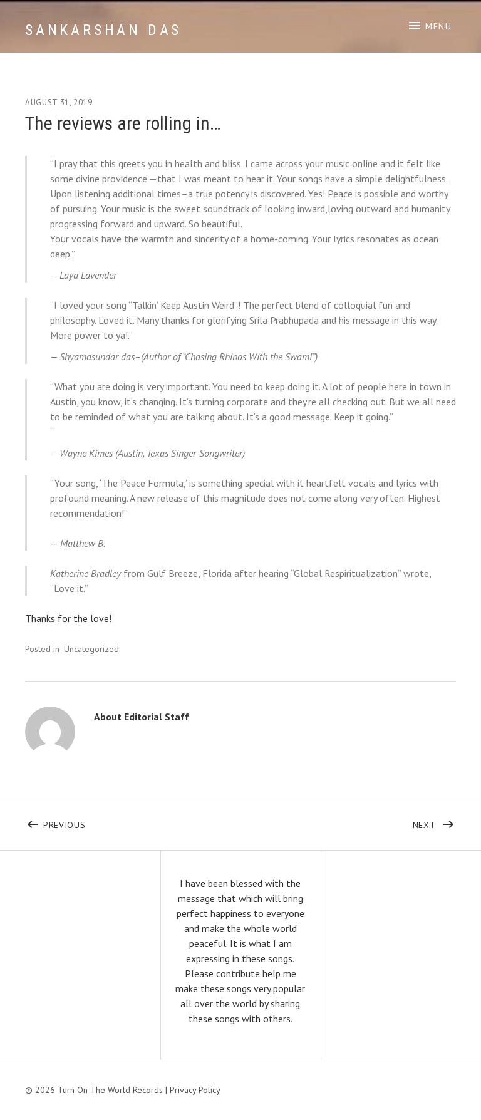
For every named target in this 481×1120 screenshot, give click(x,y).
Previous (141, 822)
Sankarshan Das (103, 30)
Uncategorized (91, 649)
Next (434, 822)
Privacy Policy (195, 1090)
